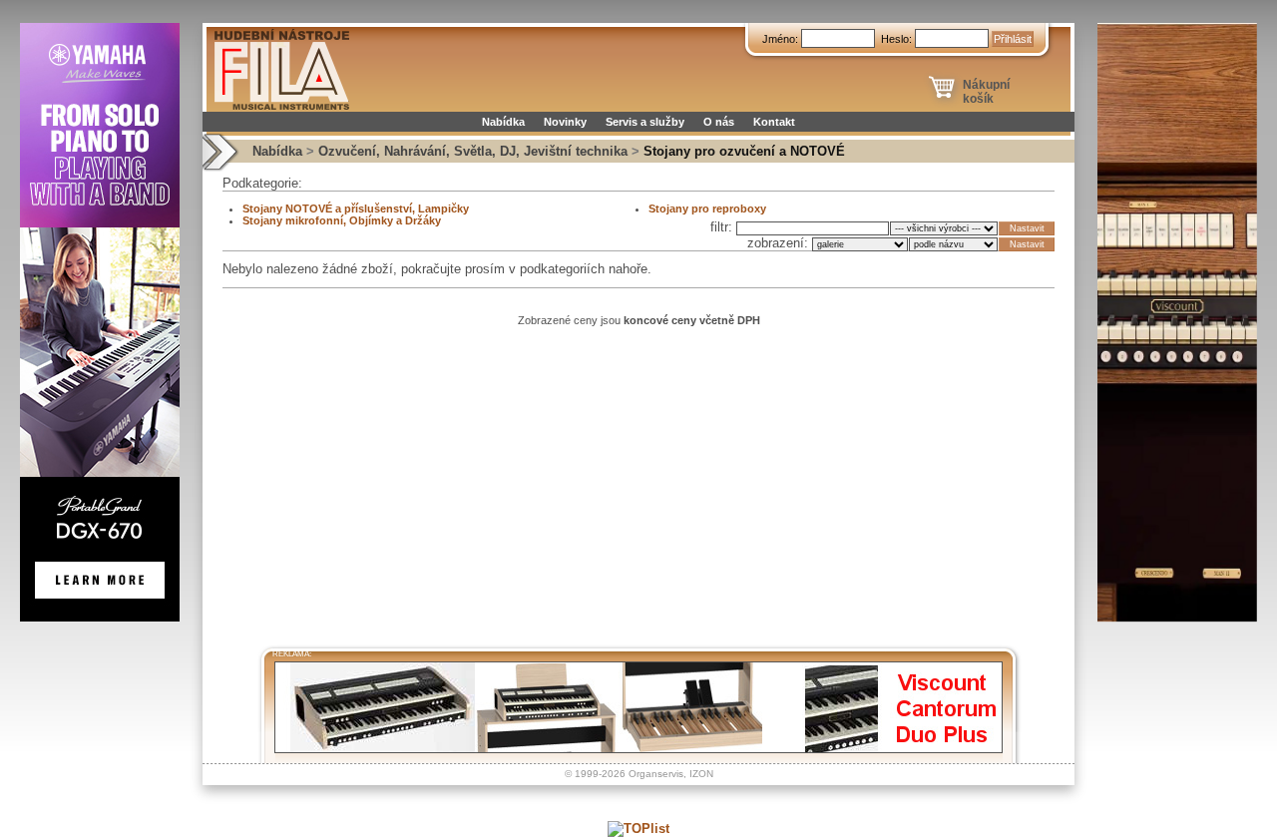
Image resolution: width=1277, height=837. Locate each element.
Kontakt (774, 122)
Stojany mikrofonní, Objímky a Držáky (341, 220)
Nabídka (503, 122)
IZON (701, 773)
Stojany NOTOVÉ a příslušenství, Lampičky (355, 208)
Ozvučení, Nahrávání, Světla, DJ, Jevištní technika (473, 151)
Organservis (656, 773)
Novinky (565, 122)
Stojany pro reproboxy (707, 208)
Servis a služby (645, 122)
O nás (718, 122)
